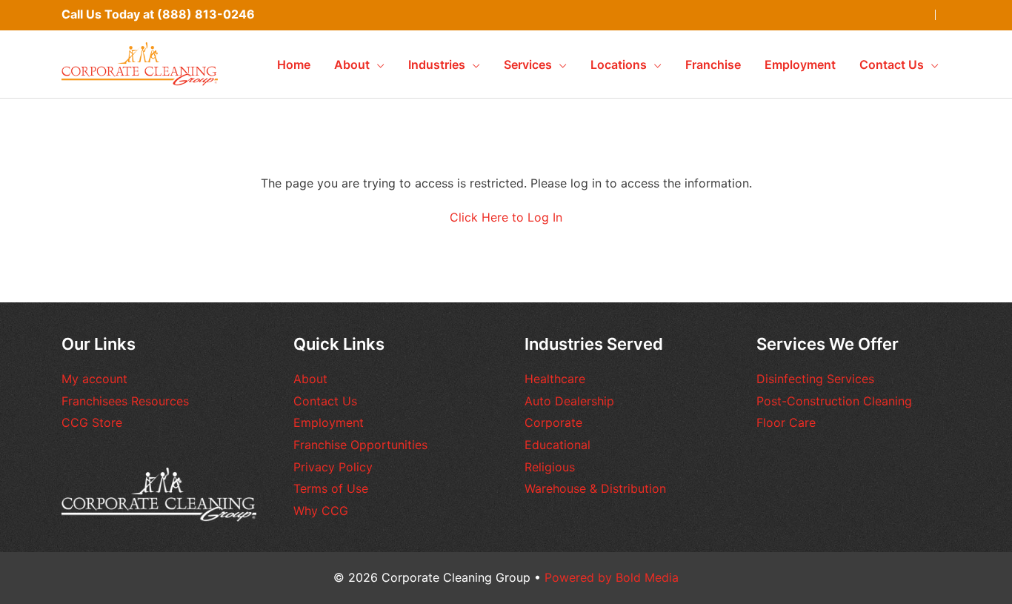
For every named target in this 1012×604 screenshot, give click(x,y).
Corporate (553, 422)
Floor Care (786, 422)
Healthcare (555, 378)
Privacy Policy (333, 466)
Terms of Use (330, 488)
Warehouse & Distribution (595, 488)
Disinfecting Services (815, 378)
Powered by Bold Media (612, 577)
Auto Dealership (569, 401)
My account (94, 378)
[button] (377, 64)
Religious (550, 466)
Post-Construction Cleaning (834, 401)
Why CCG (320, 510)
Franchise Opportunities (360, 444)
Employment (328, 422)
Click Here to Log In (506, 217)
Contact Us (325, 401)
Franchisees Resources (125, 401)
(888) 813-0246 (206, 14)
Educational (557, 444)
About (310, 378)
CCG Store (91, 422)
